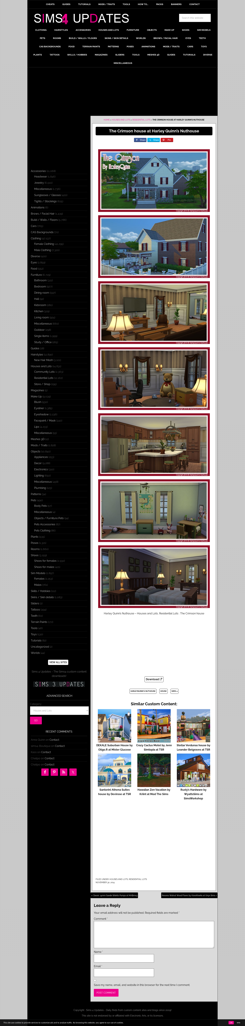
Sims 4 (175, 691)
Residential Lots (141, 120)
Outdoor (39, 329)
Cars (33, 226)
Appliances (41, 457)
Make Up (36, 396)
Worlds (35, 652)
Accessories (38, 171)
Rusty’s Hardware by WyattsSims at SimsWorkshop (193, 794)
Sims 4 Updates (83, 19)
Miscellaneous (43, 189)
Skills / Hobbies (40, 591)
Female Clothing (44, 244)
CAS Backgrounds (42, 232)
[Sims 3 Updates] (59, 684)
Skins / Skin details (42, 597)
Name (98, 951)
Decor (38, 463)
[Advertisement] (123, 92)
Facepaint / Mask (45, 420)
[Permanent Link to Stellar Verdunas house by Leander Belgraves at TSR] (193, 741)
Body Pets (40, 505)
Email (98, 966)
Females (39, 578)
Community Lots (44, 371)
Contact (54, 739)
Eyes (34, 262)
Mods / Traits (39, 445)
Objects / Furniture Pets (49, 518)
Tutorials (36, 640)
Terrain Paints (39, 622)
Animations (37, 207)
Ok (231, 1023)
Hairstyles (37, 354)
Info (238, 1023)
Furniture (36, 274)
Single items (41, 336)
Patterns (36, 494)
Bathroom (40, 280)
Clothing (36, 238)
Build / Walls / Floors (44, 219)
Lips (36, 426)
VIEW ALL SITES (58, 662)
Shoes (34, 555)
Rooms (35, 549)
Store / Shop (42, 384)
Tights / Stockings (45, 201)
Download (153, 679)
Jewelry (39, 182)
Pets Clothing (42, 530)
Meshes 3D (37, 439)
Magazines (37, 390)
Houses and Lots (121, 120)
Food (34, 268)
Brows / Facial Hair (42, 213)
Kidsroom (40, 305)
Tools (34, 628)
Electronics (41, 469)
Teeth (34, 615)
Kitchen (38, 311)
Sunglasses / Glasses (47, 195)
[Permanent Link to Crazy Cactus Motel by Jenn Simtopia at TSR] (154, 741)
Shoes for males (44, 567)
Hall (36, 298)
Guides (35, 348)
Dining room (41, 292)
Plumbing (40, 488)
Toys (34, 634)
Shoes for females (45, 560)
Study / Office (43, 342)
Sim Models (38, 573)
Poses (34, 543)
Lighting (39, 475)
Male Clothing (42, 250)
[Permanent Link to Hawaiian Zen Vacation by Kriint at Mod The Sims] (154, 785)
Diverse (35, 256)
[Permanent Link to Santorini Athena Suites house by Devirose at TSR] (114, 785)
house (163, 691)
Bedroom (40, 286)
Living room (41, 317)
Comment (101, 918)
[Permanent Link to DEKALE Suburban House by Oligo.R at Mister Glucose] (114, 741)
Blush (37, 402)
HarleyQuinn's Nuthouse (143, 691)
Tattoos (35, 609)
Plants (34, 536)
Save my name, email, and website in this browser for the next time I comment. (142, 985)
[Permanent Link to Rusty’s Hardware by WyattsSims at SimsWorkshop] (193, 785)
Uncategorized (40, 646)
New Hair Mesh (43, 360)
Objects (35, 451)
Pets (33, 500)
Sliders (35, 603)
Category (36, 704)
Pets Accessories (44, 524)
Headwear (40, 176)
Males (38, 584)
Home (107, 120)
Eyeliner (39, 408)
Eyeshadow (41, 414)
